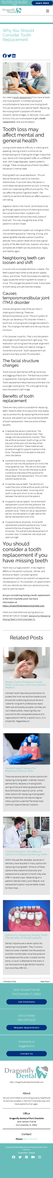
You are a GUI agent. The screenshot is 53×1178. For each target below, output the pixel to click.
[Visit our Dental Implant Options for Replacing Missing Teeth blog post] (26, 749)
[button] (48, 10)
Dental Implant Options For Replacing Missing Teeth (20, 769)
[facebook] (14, 1157)
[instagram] (39, 1157)
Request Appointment (26, 1027)
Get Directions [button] (26, 1002)
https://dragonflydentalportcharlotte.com (23, 605)
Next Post (45, 981)
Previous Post (10, 981)
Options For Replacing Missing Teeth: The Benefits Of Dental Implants (26, 936)
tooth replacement (23, 97)
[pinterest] (26, 1157)
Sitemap (32, 1152)
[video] (33, 1157)
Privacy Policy (23, 1152)
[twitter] (20, 1157)
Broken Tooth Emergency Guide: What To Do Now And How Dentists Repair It (25, 685)
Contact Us (26, 1053)
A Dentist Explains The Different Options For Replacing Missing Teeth (26, 853)
